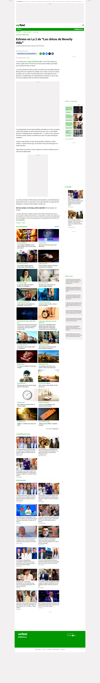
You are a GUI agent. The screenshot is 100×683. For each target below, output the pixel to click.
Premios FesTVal (73, 1)
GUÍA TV (71, 101)
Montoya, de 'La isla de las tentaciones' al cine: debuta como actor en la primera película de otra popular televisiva (25, 584)
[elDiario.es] (22, 637)
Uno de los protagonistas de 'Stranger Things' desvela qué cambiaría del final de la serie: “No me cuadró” (74, 319)
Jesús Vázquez (79, 1)
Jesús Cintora (63, 1)
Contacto (44, 649)
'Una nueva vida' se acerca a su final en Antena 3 (69, 116)
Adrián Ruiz (18, 523)
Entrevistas (36, 32)
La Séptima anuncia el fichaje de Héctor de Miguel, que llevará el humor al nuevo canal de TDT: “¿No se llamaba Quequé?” (48, 541)
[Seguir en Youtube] (73, 635)
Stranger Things (68, 1)
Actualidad (18, 32)
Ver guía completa (69, 139)
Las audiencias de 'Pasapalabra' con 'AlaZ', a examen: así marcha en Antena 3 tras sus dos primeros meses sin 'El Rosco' (26, 519)
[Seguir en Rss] (75, 635)
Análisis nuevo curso (27, 1)
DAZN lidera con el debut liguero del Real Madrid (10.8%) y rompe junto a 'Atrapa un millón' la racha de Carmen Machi (26, 473)
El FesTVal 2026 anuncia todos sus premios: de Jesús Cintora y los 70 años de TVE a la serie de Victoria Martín (48, 561)
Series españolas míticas (40, 1)
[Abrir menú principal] (83, 25)
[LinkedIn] (52, 53)
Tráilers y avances (27, 32)
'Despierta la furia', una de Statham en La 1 (69, 108)
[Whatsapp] (40, 53)
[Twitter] (49, 53)
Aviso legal (49, 649)
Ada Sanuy (40, 607)
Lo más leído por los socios (23, 434)
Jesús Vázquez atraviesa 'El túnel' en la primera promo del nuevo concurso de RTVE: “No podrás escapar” (48, 604)
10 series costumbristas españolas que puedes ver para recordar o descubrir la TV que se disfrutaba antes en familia (48, 519)
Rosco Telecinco (58, 1)
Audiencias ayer (33, 1)
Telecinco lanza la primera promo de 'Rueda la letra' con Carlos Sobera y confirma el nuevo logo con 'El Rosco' (26, 540)
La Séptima (53, 1)
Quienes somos (38, 649)
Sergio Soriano (19, 543)
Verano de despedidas (47, 1)
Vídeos (19, 29)
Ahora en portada (21, 480)
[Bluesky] (46, 53)
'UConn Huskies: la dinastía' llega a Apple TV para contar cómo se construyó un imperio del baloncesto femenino (73, 328)
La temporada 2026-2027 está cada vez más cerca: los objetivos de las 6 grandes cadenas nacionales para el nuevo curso (26, 452)
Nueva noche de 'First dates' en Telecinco (69, 124)
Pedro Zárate (19, 455)
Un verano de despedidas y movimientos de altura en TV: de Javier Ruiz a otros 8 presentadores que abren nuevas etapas (25, 562)
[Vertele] (22, 634)
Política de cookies (55, 649)
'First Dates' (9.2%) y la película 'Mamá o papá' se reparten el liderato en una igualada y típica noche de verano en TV (48, 584)
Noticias (23, 222)
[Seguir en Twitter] (67, 635)
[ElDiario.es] (78, 29)
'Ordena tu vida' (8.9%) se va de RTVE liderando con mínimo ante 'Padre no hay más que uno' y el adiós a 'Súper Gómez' (26, 605)
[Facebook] (43, 53)
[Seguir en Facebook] (69, 635)
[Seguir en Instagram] (70, 635)
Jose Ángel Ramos (42, 455)
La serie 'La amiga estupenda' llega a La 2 (68, 132)
